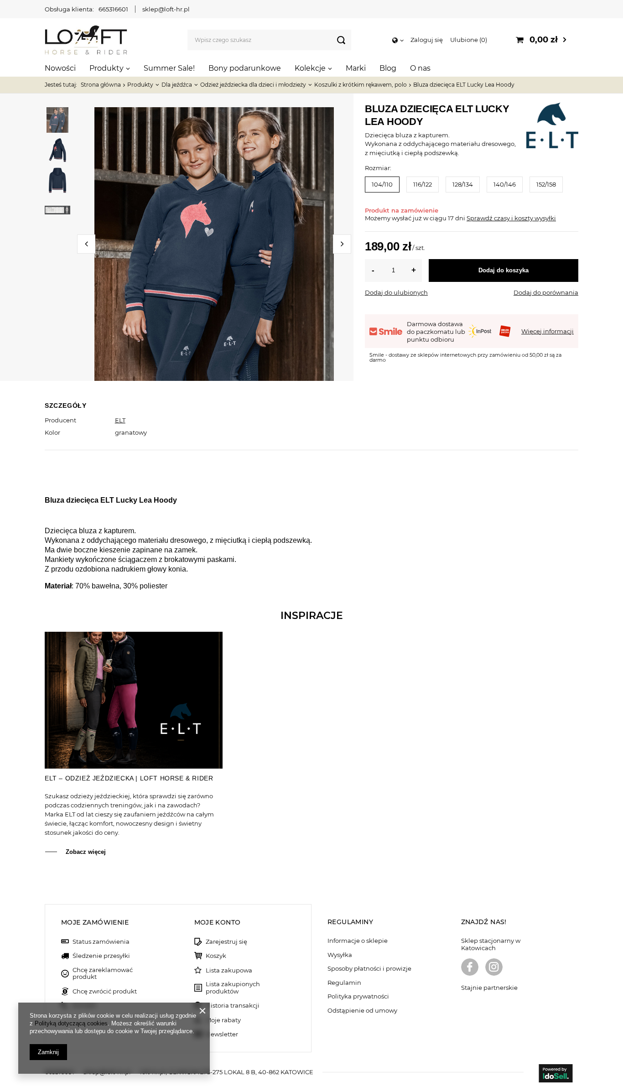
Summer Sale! (169, 68)
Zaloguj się (426, 39)
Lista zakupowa (229, 970)
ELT (120, 420)
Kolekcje (310, 68)
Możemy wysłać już (393, 218)
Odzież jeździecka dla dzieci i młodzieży (253, 84)
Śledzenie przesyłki (101, 955)
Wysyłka (339, 955)
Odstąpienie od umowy (362, 1010)
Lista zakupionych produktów (233, 988)
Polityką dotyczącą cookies (71, 1023)
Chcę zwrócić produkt (105, 991)
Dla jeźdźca (176, 84)
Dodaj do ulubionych (396, 292)
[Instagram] (494, 968)
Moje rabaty (223, 1020)
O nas (420, 68)
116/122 (422, 184)
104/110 (382, 184)
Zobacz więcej (86, 851)
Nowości (60, 68)
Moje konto (217, 922)
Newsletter (222, 1034)
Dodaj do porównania (546, 292)
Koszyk (216, 955)
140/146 (504, 184)
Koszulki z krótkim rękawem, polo (360, 84)
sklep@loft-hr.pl (166, 9)
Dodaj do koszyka (503, 270)
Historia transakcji (233, 1005)
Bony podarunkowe (244, 68)
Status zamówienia (101, 941)
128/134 (462, 184)
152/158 (546, 184)
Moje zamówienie (95, 922)
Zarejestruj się (226, 941)
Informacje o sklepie (357, 940)
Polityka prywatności (358, 996)
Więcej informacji (547, 331)
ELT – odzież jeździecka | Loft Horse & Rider (129, 778)
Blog (387, 68)
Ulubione (467, 39)
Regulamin (344, 982)
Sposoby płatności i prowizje (369, 968)
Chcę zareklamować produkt (103, 974)
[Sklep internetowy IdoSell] (555, 1074)
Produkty (106, 68)
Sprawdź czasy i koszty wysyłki (511, 218)
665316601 (113, 9)
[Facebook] (469, 968)
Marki (356, 68)
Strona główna (101, 84)
